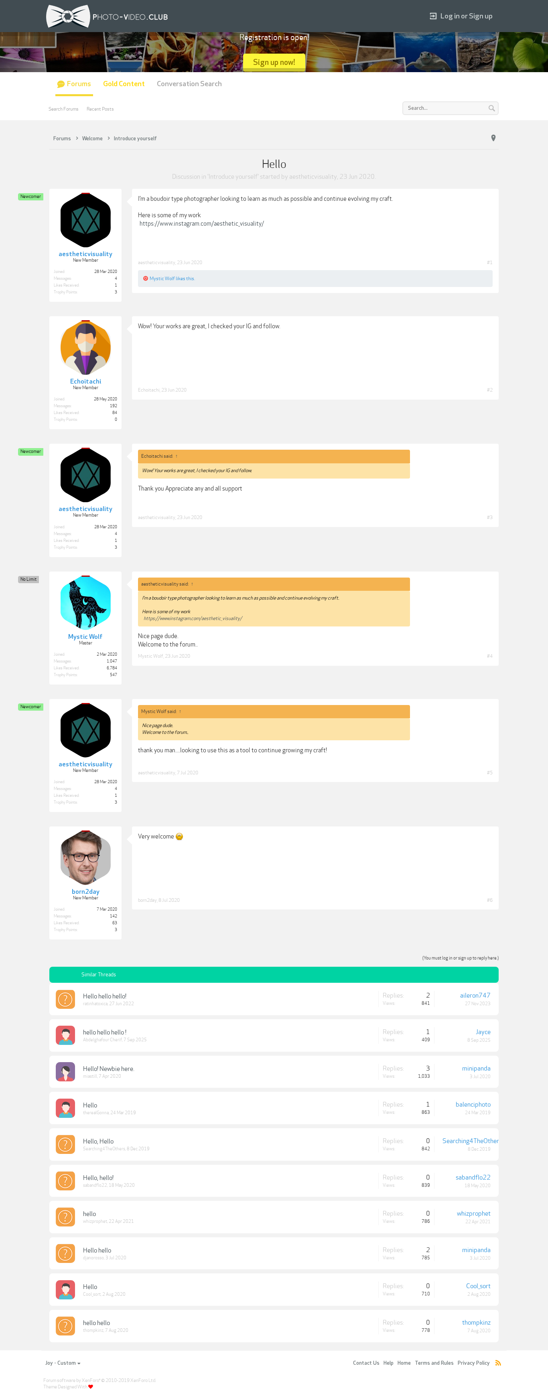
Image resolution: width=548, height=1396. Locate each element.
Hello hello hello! (104, 996)
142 (113, 916)
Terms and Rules (434, 1363)
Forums (79, 84)
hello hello (96, 1323)
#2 (490, 390)
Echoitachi (149, 390)
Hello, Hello (98, 1141)
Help (389, 1363)
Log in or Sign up (466, 16)
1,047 (112, 661)
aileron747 (475, 996)
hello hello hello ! (104, 1032)
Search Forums (64, 109)
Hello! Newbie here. (108, 1069)
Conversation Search (189, 84)
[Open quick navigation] (493, 138)
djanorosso (93, 1258)
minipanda (476, 1069)
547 (113, 675)
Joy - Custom (60, 1363)
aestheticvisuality (313, 177)
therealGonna (96, 1112)
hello (89, 1214)
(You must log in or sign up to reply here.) (460, 958)
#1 (490, 262)
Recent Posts (100, 109)
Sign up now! (274, 62)
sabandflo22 (95, 1185)
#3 (490, 517)
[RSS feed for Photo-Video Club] (498, 1363)
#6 (490, 900)
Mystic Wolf (162, 278)
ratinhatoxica (95, 1003)
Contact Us (366, 1363)
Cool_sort (92, 1294)
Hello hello (97, 1251)
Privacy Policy (474, 1363)
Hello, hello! (98, 1178)
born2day (147, 900)
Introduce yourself (233, 177)
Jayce (483, 1032)
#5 (490, 773)
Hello (90, 1105)
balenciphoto (473, 1105)
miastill (90, 1076)
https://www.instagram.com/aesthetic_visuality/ (202, 223)
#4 (490, 656)
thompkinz (93, 1330)
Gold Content (124, 84)
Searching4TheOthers (104, 1149)
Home (404, 1363)
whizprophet (95, 1221)
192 (113, 406)
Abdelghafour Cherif (102, 1039)
